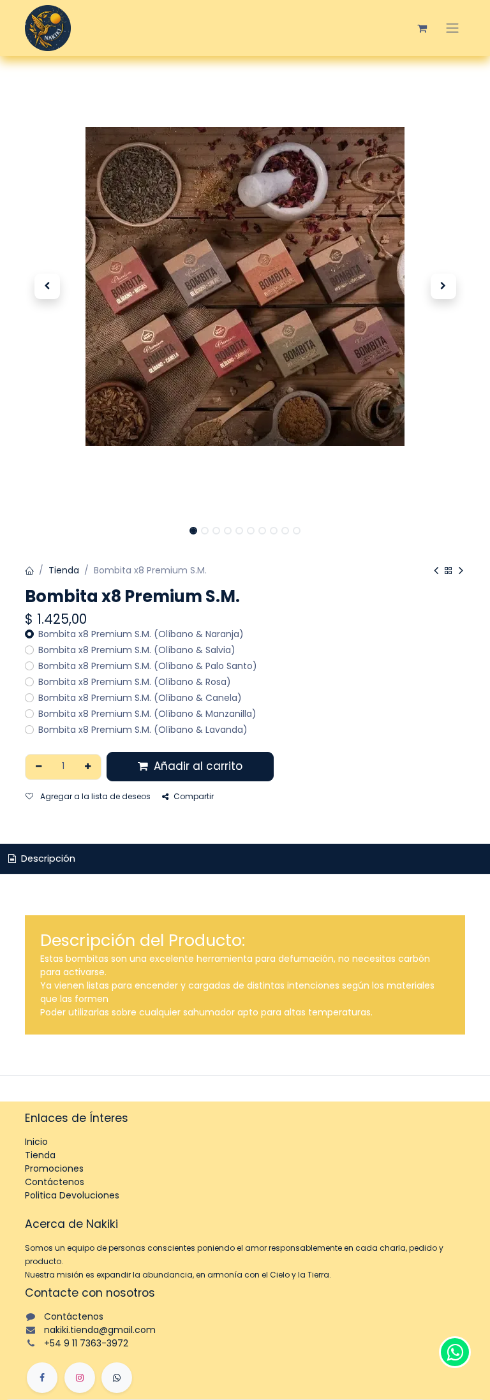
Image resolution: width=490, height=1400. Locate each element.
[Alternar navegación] (452, 28)
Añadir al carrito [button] (196, 766)
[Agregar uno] (88, 766)
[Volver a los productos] (448, 571)
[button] (47, 286)
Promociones (54, 1168)
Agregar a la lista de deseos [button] (94, 796)
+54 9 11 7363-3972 (86, 1343)
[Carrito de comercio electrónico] (421, 28)
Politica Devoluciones (72, 1195)
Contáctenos (54, 1181)
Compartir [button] (194, 796)
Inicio (36, 1141)
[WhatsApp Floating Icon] (455, 1352)
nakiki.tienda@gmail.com (100, 1329)
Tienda (63, 570)
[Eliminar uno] (38, 766)
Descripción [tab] (47, 858)
